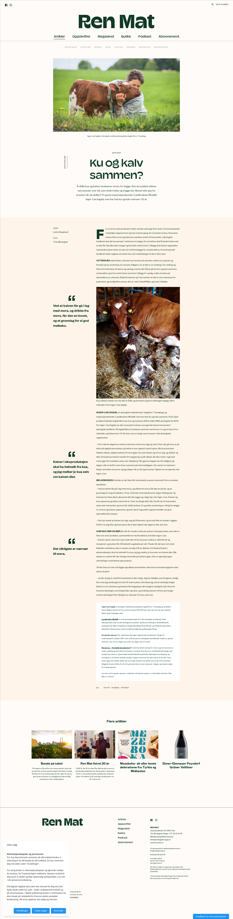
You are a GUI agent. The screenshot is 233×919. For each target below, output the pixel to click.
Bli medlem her (174, 878)
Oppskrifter (81, 36)
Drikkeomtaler (161, 47)
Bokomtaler (144, 47)
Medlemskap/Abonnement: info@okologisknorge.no (161, 838)
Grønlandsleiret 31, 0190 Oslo (162, 830)
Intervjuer (85, 47)
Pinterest (125, 687)
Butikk (126, 36)
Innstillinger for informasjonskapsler (211, 916)
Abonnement (169, 36)
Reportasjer (71, 47)
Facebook (116, 687)
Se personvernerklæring (70, 897)
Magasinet (106, 36)
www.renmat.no (156, 842)
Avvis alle (58, 911)
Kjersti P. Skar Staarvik (157, 860)
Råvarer (98, 47)
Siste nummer (222, 4)
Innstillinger (22, 911)
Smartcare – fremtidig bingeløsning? (116, 647)
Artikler (59, 36)
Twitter (106, 687)
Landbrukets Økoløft (110, 619)
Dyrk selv (118, 47)
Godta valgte (41, 911)
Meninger (131, 47)
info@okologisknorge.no (157, 850)
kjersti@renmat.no (156, 863)
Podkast (144, 36)
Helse (108, 47)
